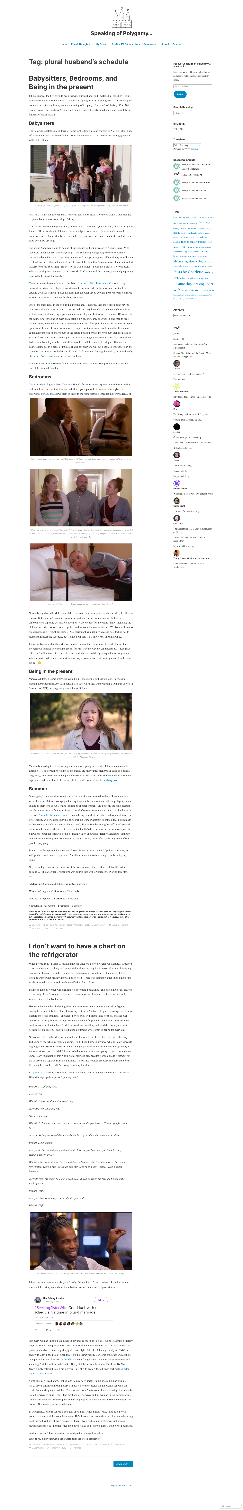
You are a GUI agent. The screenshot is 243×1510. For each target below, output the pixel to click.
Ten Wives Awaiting (182, 465)
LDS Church (187, 247)
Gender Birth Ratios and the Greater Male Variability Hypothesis (192, 354)
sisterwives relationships (201, 290)
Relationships (183, 283)
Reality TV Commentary (126, 44)
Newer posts (121, 1464)
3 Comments (38, 1448)
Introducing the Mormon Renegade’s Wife (192, 396)
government (206, 233)
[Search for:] (188, 112)
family (176, 232)
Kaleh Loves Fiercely (182, 447)
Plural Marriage (207, 266)
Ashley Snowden (207, 217)
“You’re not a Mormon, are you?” (188, 419)
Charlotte (36, 925)
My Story (101, 44)
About (165, 44)
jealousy (203, 237)
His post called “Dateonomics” (94, 283)
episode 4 (37, 1072)
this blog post (110, 780)
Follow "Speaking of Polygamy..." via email (192, 65)
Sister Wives (184, 290)
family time (186, 232)
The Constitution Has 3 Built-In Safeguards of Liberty (192, 530)
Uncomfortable (202, 182)
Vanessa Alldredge (179, 299)
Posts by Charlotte (74, 925)
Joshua (176, 241)
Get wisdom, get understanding (187, 437)
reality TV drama (202, 278)
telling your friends (190, 295)
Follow (180, 94)
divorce (200, 229)
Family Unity (196, 233)
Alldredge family (193, 217)
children (204, 222)
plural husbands (186, 266)
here (77, 824)
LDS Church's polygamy (202, 247)
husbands (195, 237)
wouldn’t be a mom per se (54, 815)
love (202, 251)
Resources (150, 44)
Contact (177, 44)
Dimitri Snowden (188, 228)
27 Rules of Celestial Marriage (187, 511)
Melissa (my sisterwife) (187, 261)
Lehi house (177, 251)
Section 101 (196, 174)
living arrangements (191, 251)
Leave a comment (120, 925)
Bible (175, 223)
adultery (175, 217)
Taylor (32, 283)
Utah (210, 295)
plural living (198, 266)
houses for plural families (181, 237)
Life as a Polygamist (55, 925)
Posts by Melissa (189, 278)
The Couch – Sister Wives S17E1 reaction (192, 442)
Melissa (205, 256)
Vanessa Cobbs (191, 298)
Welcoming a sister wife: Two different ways (193, 493)
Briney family (192, 223)
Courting (176, 229)
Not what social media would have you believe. (188, 565)
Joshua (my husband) (194, 242)
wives (200, 299)
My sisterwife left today (183, 546)
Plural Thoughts (80, 44)
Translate (194, 148)
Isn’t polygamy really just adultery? (188, 373)
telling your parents (203, 295)
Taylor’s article (48, 356)
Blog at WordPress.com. (121, 1485)
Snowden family (178, 295)
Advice (182, 217)
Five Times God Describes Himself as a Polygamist (190, 346)
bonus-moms (182, 223)
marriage (197, 256)
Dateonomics (179, 379)
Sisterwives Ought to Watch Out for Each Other (189, 539)
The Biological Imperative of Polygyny (190, 414)
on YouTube (67, 1359)
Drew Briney (207, 229)
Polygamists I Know (74, 1444)
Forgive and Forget (181, 476)
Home (64, 44)
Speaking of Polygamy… (121, 33)
